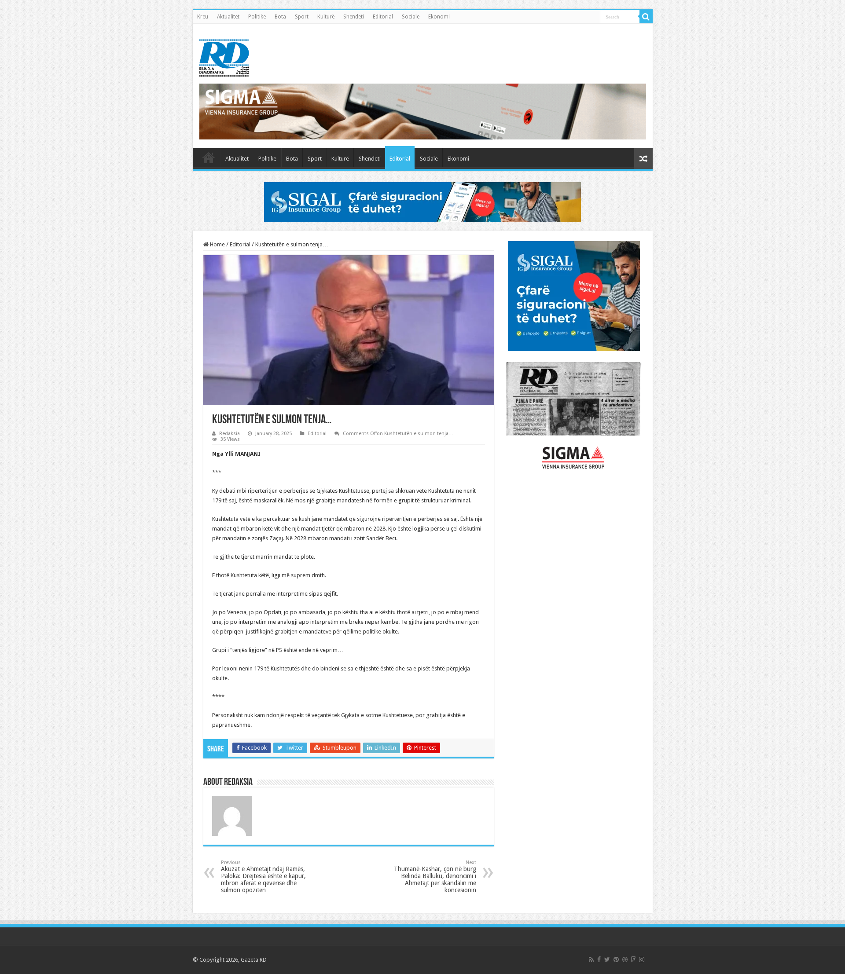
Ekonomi (439, 17)
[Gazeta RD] (224, 56)
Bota (280, 17)
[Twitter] (607, 959)
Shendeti (353, 17)
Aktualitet (228, 17)
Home (217, 244)
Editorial (383, 17)
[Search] (646, 16)
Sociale (410, 17)
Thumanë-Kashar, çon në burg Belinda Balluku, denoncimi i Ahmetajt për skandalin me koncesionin (435, 876)
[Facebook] (599, 959)
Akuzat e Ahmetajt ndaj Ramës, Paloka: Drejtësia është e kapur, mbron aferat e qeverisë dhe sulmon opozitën (263, 876)
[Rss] (591, 959)
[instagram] (641, 959)
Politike (257, 17)
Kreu (202, 17)
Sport (302, 17)
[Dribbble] (624, 959)
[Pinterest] (616, 959)
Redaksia (229, 433)
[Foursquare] (633, 959)
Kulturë (325, 17)
